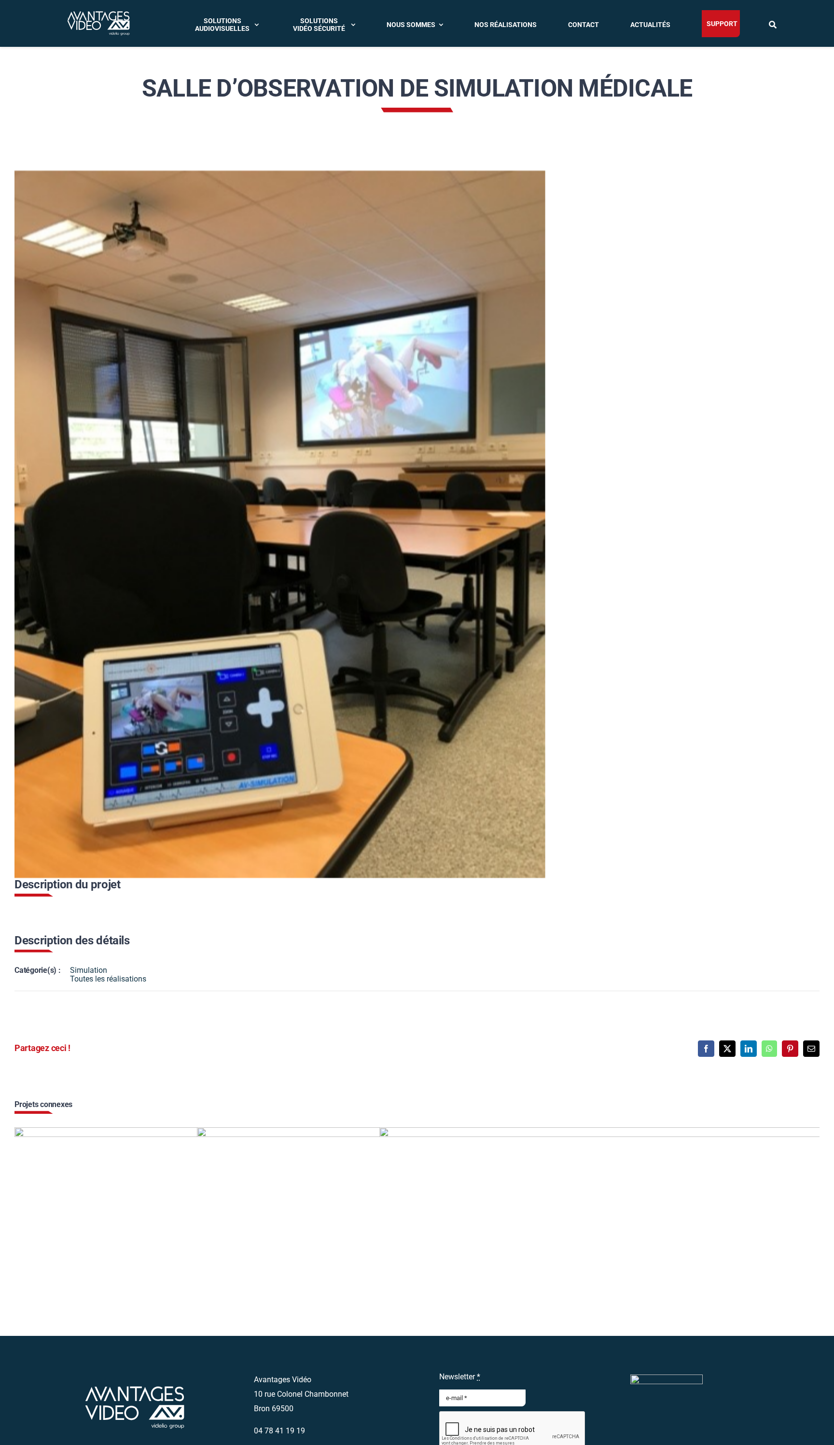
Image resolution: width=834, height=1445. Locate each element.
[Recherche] (774, 23)
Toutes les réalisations (108, 978)
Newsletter (459, 1376)
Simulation (88, 970)
